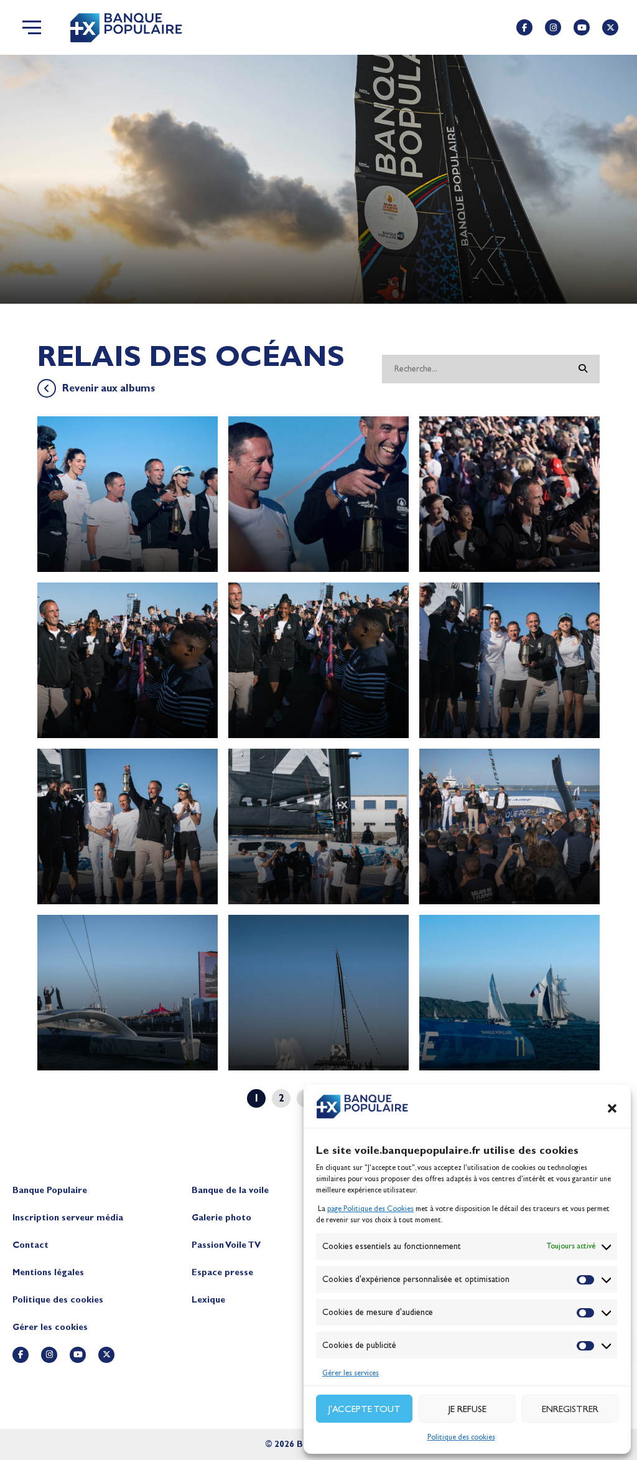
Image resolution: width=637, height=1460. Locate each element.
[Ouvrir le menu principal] (32, 27)
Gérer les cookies (50, 1327)
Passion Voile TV (226, 1245)
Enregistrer (570, 1409)
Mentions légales (48, 1272)
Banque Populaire (49, 1190)
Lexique (208, 1299)
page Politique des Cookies (370, 1208)
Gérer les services (350, 1373)
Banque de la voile (230, 1190)
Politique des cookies (461, 1437)
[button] (612, 1108)
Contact (30, 1245)
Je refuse (467, 1409)
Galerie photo (221, 1217)
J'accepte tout (364, 1409)
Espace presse (222, 1272)
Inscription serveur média (67, 1217)
